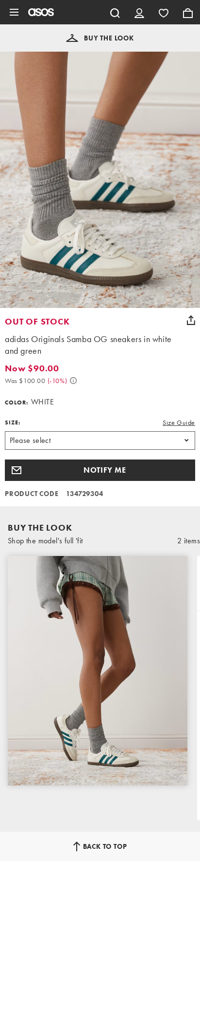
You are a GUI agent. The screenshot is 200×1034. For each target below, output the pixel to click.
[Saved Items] (163, 12)
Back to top (105, 846)
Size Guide (179, 422)
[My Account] (139, 12)
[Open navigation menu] (14, 12)
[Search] (115, 12)
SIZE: (12, 422)
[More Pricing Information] (73, 380)
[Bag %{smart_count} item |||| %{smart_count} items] (188, 12)
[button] (100, 38)
